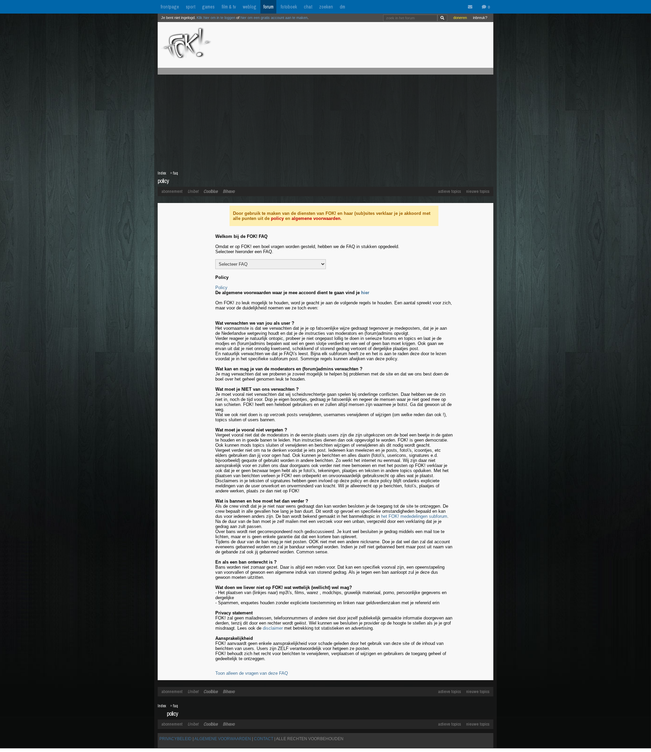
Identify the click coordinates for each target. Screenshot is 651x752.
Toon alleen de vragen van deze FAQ (251, 673)
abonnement (171, 191)
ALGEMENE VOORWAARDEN (222, 738)
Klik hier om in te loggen (216, 18)
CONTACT (263, 738)
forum (268, 7)
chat (308, 7)
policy (277, 218)
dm (342, 7)
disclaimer (273, 628)
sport (190, 7)
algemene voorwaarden (316, 218)
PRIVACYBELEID (175, 738)
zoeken (326, 7)
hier (365, 292)
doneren (460, 18)
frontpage (169, 7)
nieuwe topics (478, 191)
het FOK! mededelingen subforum (414, 516)
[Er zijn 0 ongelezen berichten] (471, 7)
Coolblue (210, 191)
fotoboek (288, 7)
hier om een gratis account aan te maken (274, 18)
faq (175, 173)
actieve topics (449, 191)
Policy (221, 287)
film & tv (228, 7)
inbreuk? (480, 18)
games (208, 7)
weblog (249, 7)
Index (162, 173)
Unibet (193, 191)
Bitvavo (229, 191)
